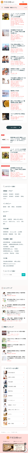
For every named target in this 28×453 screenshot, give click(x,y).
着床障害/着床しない (8, 248)
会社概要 (15, 443)
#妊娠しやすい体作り (14, 320)
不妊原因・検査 (8, 239)
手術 (16, 234)
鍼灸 (4, 223)
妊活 (4, 216)
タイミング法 (13, 231)
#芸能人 (8, 347)
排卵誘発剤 (5, 231)
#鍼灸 (8, 320)
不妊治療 (6, 228)
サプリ (18, 221)
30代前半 (5, 194)
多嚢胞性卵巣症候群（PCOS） (16, 244)
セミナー (6, 211)
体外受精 (5, 234)
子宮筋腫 (12, 246)
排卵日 (4, 219)
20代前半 (5, 196)
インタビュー (7, 203)
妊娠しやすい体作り (18, 219)
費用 (19, 234)
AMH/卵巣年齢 (6, 242)
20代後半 (17, 196)
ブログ (4, 198)
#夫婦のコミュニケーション (12, 335)
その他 (5, 258)
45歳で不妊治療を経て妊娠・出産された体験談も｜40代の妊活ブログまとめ (16, 358)
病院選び (5, 244)
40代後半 (11, 196)
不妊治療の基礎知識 (8, 261)
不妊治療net (7, 451)
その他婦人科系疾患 (16, 242)
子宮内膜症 (5, 246)
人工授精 (20, 231)
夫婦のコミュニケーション (9, 263)
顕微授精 (11, 234)
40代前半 (17, 194)
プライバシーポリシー (7, 443)
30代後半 (11, 194)
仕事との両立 (17, 261)
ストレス (5, 221)
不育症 (17, 253)
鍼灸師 (4, 206)
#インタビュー (19, 307)
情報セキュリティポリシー (18, 442)
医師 (9, 206)
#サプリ (8, 334)
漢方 (22, 221)
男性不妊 (12, 253)
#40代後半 (9, 360)
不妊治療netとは (6, 441)
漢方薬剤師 (18, 206)
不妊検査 (16, 251)
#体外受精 (14, 295)
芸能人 (22, 196)
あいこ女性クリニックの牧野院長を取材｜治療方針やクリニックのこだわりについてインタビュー (16, 312)
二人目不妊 (5, 253)
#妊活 (20, 320)
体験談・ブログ (8, 191)
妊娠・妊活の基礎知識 (8, 265)
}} (2, 331)
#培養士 (24, 307)
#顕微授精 (9, 295)
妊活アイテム (12, 221)
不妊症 (16, 248)
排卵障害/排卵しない (8, 251)
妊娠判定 (10, 219)
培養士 (13, 206)
